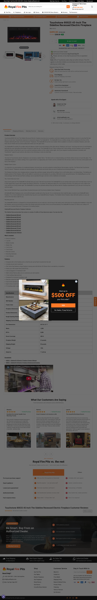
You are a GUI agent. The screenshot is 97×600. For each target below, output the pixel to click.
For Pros (64, 1)
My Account (90, 1)
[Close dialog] (76, 281)
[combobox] (48, 6)
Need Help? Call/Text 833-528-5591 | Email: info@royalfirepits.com (22, 1)
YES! (63, 305)
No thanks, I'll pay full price (63, 310)
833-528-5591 (78, 7)
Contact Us (72, 1)
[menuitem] (8, 12)
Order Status (80, 1)
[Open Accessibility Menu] (3, 596)
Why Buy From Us (54, 1)
